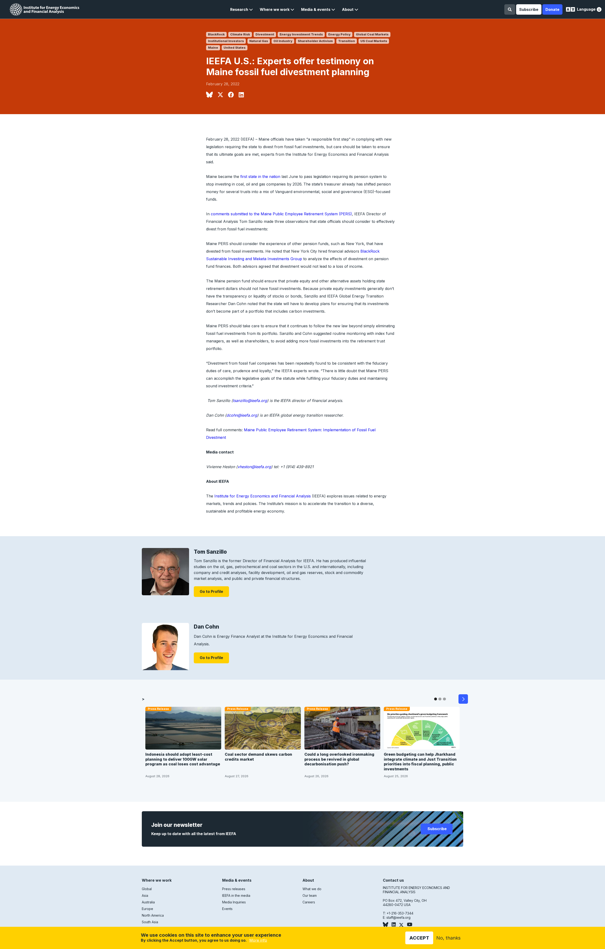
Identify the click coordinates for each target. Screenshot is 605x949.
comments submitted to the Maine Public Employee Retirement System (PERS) (281, 213)
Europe (147, 909)
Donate (552, 9)
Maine (213, 47)
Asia (145, 895)
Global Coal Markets (372, 34)
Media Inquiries (234, 902)
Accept (419, 938)
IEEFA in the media (236, 895)
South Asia (150, 922)
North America (153, 915)
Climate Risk (240, 34)
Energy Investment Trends (301, 34)
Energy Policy (339, 34)
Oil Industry (282, 41)
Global (147, 889)
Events (227, 909)
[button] (241, 9)
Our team (309, 895)
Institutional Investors (226, 41)
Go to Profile (211, 591)
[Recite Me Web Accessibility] (599, 10)
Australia (148, 902)
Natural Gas (258, 41)
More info (258, 940)
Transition (346, 41)
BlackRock (216, 34)
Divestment (264, 34)
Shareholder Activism (315, 41)
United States (235, 47)
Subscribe (528, 9)
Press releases (233, 889)
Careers (308, 902)
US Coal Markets (373, 41)
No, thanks (448, 938)
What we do (311, 889)
